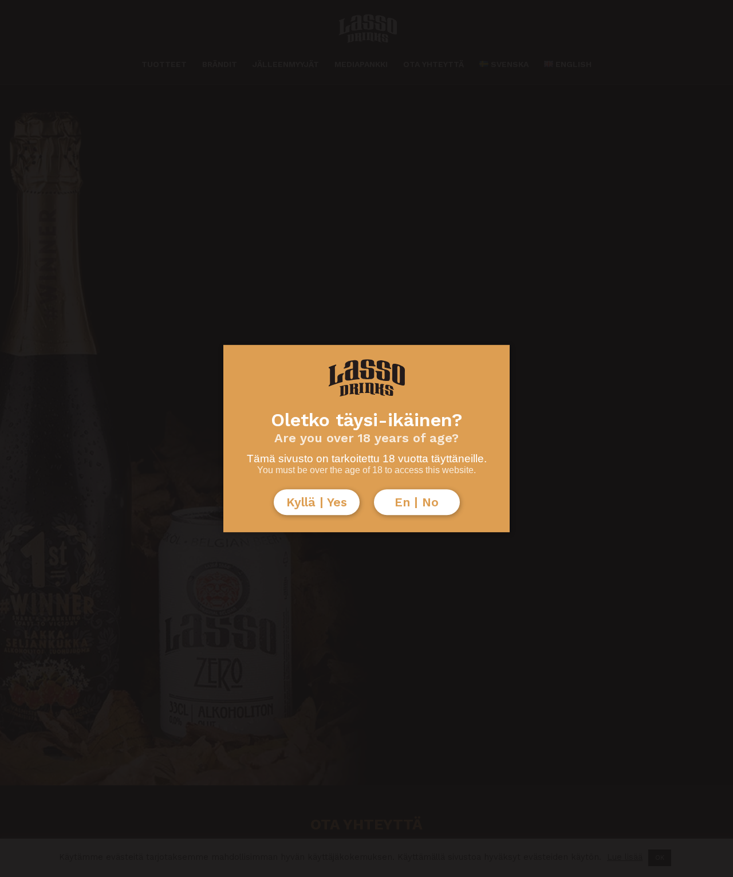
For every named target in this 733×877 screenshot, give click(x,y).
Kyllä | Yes (316, 502)
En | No (417, 502)
